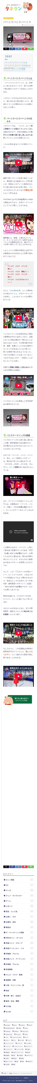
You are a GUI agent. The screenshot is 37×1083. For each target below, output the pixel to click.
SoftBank (16, 1031)
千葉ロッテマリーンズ (18, 1052)
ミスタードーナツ (18, 1046)
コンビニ (29, 1040)
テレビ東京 (28, 1043)
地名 (19, 990)
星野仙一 (15, 1058)
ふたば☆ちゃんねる (16, 1037)
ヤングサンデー (8, 1049)
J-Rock (26, 1028)
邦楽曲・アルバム (8, 18)
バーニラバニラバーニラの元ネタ (17, 65)
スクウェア (19, 1043)
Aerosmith (7, 1025)
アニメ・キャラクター (19, 896)
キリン (14, 1040)
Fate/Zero (22, 1025)
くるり (6, 1037)
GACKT (30, 1025)
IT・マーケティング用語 (19, 932)
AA (19, 885)
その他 (19, 1006)
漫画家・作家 (19, 980)
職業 (14, 1064)
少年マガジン (29, 1055)
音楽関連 (19, 969)
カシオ (26, 1037)
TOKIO (26, 1034)
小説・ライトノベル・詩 (19, 985)
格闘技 (22, 1058)
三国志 (28, 1049)
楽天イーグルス (8, 1061)
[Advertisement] (18, 783)
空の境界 (7, 1064)
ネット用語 (19, 880)
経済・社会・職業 (19, 1001)
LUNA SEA (7, 1031)
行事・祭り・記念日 (19, 996)
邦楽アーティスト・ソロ (19, 948)
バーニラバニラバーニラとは (15, 62)
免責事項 (26, 1078)
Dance (15, 1025)
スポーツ (19, 906)
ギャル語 (22, 1040)
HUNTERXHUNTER (9, 1028)
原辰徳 (28, 1052)
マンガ (19, 890)
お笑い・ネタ (19, 917)
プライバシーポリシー (14, 1078)
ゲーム (19, 901)
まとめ (19, 1011)
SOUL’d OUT (25, 1031)
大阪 (14, 1055)
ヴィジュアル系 (19, 1049)
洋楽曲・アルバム (19, 964)
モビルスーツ (29, 1046)
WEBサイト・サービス (19, 938)
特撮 (17, 1061)
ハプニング (7, 1046)
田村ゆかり (29, 1061)
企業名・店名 (19, 922)
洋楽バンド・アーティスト (19, 959)
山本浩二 (7, 1058)
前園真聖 (7, 1052)
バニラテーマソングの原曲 (14, 69)
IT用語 (19, 1028)
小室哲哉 (21, 1055)
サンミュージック (9, 1043)
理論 (23, 1061)
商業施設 (7, 1055)
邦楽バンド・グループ (19, 943)
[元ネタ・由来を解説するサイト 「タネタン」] (18, 11)
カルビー (7, 1040)
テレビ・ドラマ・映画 (19, 975)
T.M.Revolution (8, 1034)
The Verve (18, 1034)
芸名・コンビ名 (19, 911)
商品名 (19, 927)
